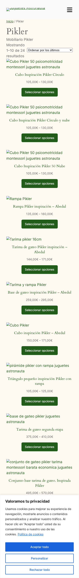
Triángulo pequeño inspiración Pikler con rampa (39, 381)
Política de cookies (30, 534)
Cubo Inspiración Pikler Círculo (39, 74)
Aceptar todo (39, 547)
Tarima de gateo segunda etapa (39, 429)
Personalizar (39, 558)
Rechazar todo (39, 569)
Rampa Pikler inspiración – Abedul (39, 206)
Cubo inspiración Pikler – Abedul (39, 332)
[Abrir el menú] (70, 9)
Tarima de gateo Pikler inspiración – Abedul (39, 249)
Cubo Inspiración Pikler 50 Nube (39, 166)
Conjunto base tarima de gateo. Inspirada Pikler (40, 483)
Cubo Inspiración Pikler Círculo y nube (39, 120)
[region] (39, 536)
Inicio (9, 21)
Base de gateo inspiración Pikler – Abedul (39, 292)
